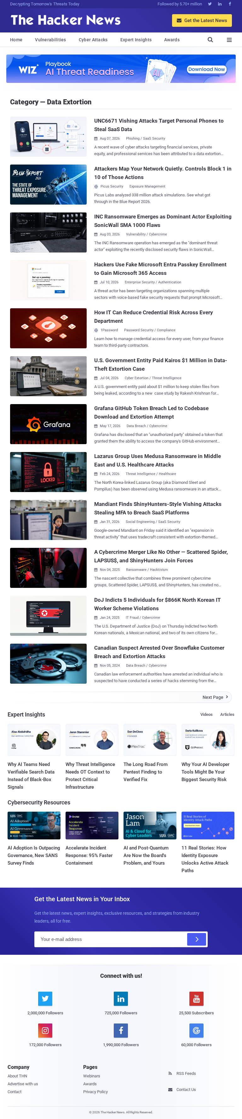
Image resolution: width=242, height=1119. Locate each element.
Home (16, 39)
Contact (14, 1091)
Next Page (215, 697)
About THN (17, 1076)
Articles (227, 714)
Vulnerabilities (50, 39)
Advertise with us (23, 1083)
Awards (172, 39)
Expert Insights (136, 39)
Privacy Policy (95, 1091)
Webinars (91, 1076)
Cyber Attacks (93, 39)
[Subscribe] (196, 939)
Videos (206, 714)
